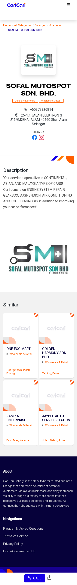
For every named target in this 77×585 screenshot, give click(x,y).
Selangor (40, 25)
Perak (55, 373)
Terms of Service (15, 536)
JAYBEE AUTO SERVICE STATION (56, 418)
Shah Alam (55, 25)
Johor (62, 440)
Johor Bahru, (50, 440)
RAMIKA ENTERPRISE (16, 418)
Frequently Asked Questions (23, 528)
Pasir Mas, (12, 440)
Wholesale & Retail (51, 100)
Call (37, 578)
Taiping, (47, 373)
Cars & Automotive (25, 100)
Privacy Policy (13, 544)
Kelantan (25, 440)
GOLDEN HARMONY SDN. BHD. (54, 353)
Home (7, 25)
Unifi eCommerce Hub (19, 551)
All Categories (22, 25)
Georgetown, (14, 369)
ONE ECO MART (18, 349)
